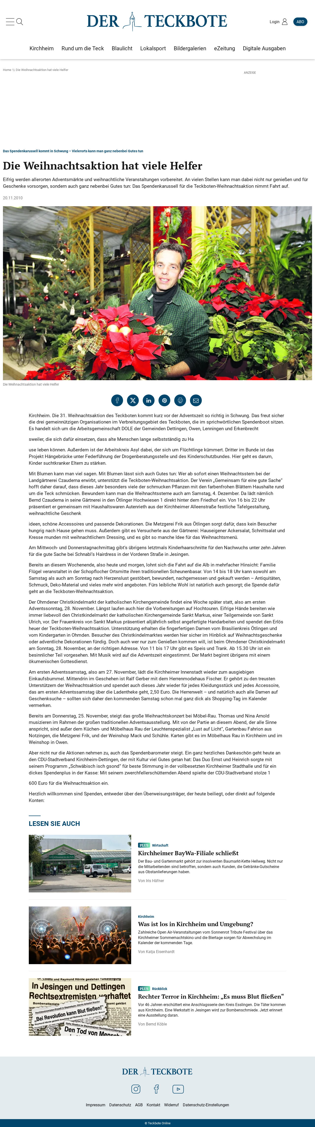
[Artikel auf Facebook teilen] (117, 400)
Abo (300, 21)
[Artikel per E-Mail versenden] (196, 400)
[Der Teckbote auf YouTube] (178, 1089)
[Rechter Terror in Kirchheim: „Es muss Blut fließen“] (80, 1006)
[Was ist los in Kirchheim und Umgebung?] (80, 935)
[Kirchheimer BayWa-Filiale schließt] (80, 863)
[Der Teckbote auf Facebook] (156, 1089)
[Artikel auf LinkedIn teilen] (149, 400)
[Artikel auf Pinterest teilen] (164, 400)
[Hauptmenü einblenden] (11, 21)
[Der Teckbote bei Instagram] (135, 1089)
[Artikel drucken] (180, 400)
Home (7, 70)
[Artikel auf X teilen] (133, 400)
